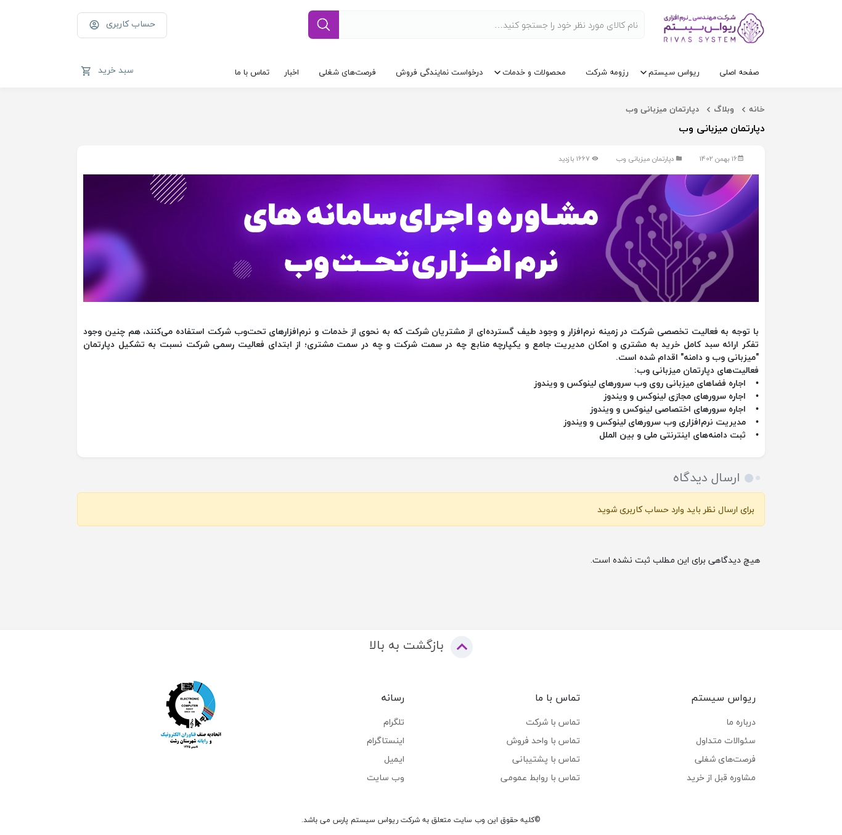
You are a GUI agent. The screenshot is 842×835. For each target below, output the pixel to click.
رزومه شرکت (607, 72)
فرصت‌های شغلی (347, 72)
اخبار (291, 72)
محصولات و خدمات (534, 72)
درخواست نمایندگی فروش (439, 72)
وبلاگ (724, 109)
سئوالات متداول (726, 740)
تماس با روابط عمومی (540, 777)
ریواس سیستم (674, 72)
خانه (757, 109)
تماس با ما (252, 72)
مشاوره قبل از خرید (721, 777)
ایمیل (394, 759)
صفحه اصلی (739, 72)
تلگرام (393, 722)
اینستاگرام (385, 740)
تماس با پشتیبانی (546, 759)
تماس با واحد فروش (543, 740)
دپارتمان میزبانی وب (662, 109)
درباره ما (741, 722)
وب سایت (385, 777)
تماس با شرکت (553, 722)
